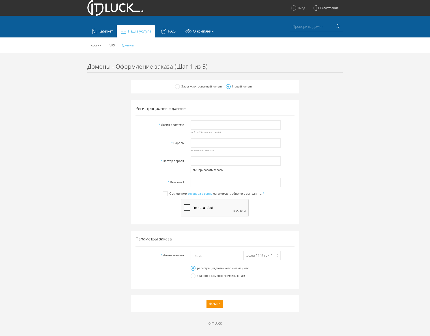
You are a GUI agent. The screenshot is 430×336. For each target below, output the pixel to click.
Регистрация (329, 8)
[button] (102, 31)
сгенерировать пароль (208, 170)
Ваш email (176, 182)
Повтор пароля (172, 161)
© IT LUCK (215, 323)
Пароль (177, 143)
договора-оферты (200, 194)
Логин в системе (171, 125)
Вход (301, 8)
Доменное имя (172, 255)
